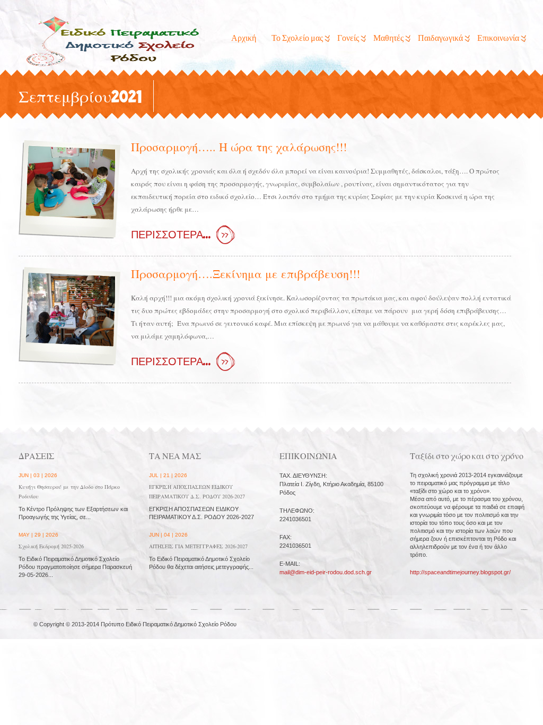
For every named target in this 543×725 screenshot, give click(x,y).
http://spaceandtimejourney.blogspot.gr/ (460, 572)
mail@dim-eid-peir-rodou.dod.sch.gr (325, 572)
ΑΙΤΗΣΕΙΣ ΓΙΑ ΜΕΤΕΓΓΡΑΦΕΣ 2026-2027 (198, 546)
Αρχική (243, 38)
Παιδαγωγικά (440, 38)
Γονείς (348, 38)
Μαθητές (388, 38)
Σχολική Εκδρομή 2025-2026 (51, 546)
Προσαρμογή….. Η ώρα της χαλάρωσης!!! (239, 146)
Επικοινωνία (498, 38)
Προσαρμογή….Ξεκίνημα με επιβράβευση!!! (245, 273)
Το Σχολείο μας (297, 38)
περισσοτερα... (171, 235)
